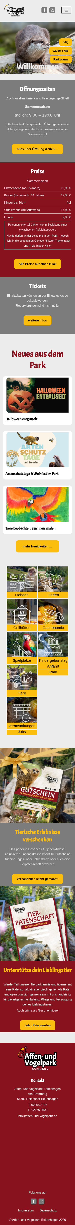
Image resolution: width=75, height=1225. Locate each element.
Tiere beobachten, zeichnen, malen (30, 528)
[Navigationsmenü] (66, 10)
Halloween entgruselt (21, 419)
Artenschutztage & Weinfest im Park (32, 473)
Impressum (26, 1210)
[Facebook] (44, 10)
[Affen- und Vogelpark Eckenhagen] (14, 10)
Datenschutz (48, 1210)
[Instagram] (52, 10)
